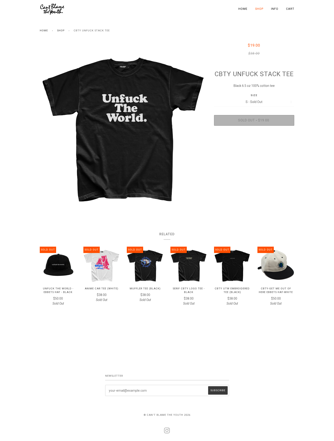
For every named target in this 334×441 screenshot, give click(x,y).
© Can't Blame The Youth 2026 (167, 414)
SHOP (259, 8)
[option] (123, 126)
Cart (290, 8)
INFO (274, 8)
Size (254, 95)
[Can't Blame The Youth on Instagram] (167, 432)
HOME (242, 8)
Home (44, 30)
